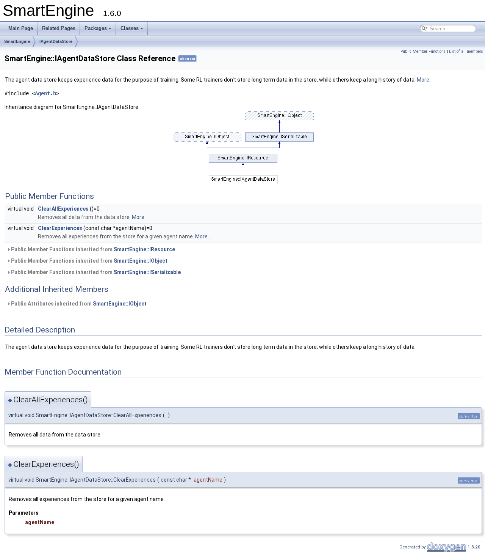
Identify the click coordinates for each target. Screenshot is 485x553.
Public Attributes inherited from (78, 304)
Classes (129, 28)
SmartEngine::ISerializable (147, 272)
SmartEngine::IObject (140, 261)
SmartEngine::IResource (144, 249)
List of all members (466, 51)
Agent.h (45, 93)
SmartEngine (17, 41)
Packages (95, 28)
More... (425, 80)
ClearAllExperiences (63, 209)
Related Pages (58, 28)
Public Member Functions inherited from (92, 249)
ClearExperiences (60, 228)
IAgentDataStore (55, 41)
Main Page (20, 28)
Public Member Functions (423, 51)
